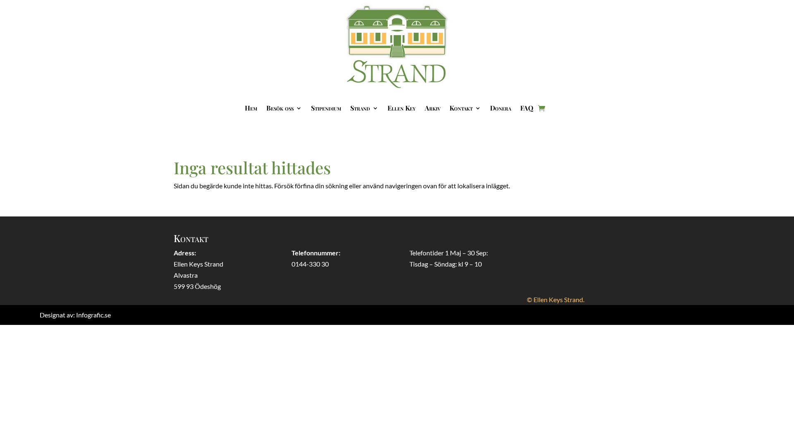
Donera (500, 107)
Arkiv (432, 107)
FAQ (526, 107)
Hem (251, 107)
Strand (360, 107)
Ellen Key (401, 107)
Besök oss (280, 107)
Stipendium (326, 107)
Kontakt (461, 107)
